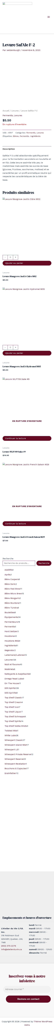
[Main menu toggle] (48, 17)
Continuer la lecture (15, 438)
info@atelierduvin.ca (11, 949)
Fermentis (8, 115)
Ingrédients (35, 136)
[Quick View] (27, 253)
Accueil (6, 111)
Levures (15, 111)
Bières (16, 136)
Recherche (8, 558)
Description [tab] (9, 149)
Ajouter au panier (14, 263)
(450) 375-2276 (8, 946)
